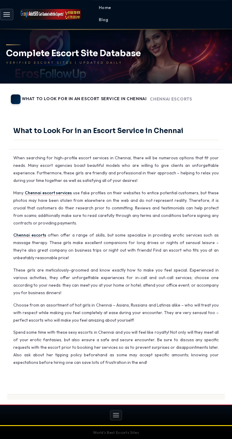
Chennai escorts (29, 235)
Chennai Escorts (171, 99)
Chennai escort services (48, 193)
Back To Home (209, 109)
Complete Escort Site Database (73, 53)
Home (105, 7)
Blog (103, 19)
